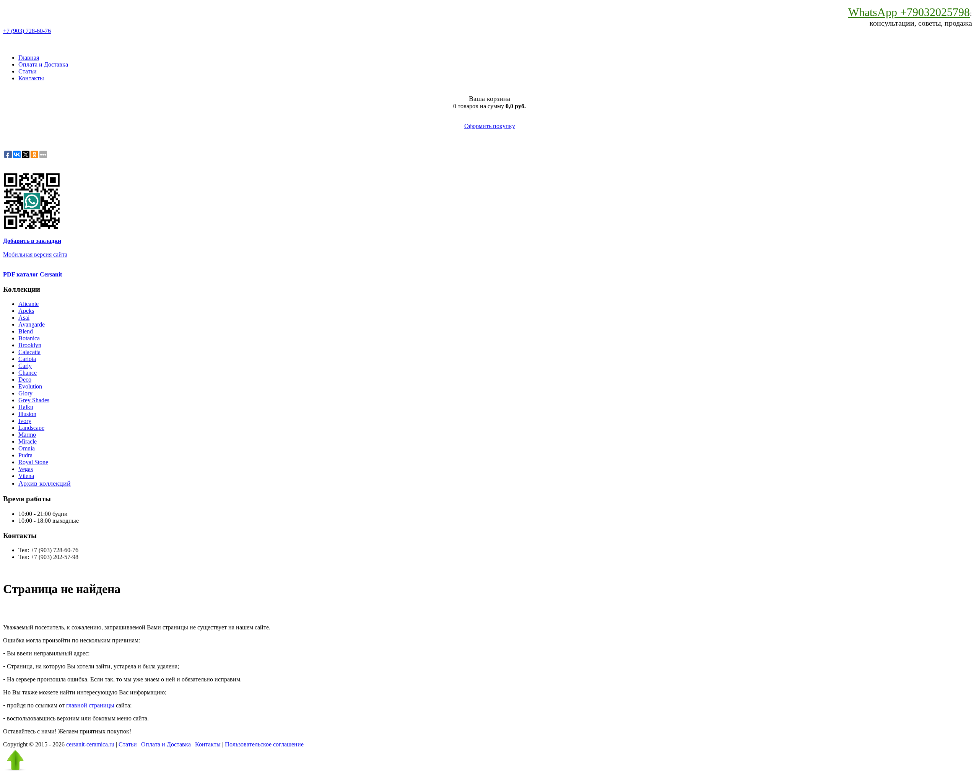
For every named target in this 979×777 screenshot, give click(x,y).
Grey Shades (33, 400)
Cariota (27, 359)
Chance (27, 372)
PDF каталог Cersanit (32, 274)
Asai (23, 317)
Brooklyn (29, 345)
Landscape (31, 427)
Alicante (28, 304)
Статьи (27, 71)
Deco (24, 379)
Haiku (25, 407)
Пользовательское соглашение (264, 744)
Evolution (30, 386)
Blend (25, 331)
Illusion (27, 414)
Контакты (31, 78)
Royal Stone (33, 462)
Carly (25, 365)
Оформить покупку (489, 126)
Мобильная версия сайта (35, 254)
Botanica (29, 338)
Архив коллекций (44, 483)
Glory (25, 393)
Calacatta (29, 352)
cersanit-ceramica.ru (90, 744)
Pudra (25, 455)
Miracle (27, 441)
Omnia (26, 448)
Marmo (27, 434)
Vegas (25, 469)
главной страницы (90, 705)
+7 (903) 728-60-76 (27, 31)
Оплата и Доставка (43, 64)
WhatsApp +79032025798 (909, 12)
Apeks (26, 310)
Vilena (26, 476)
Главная (28, 57)
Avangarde (31, 324)
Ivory (24, 421)
